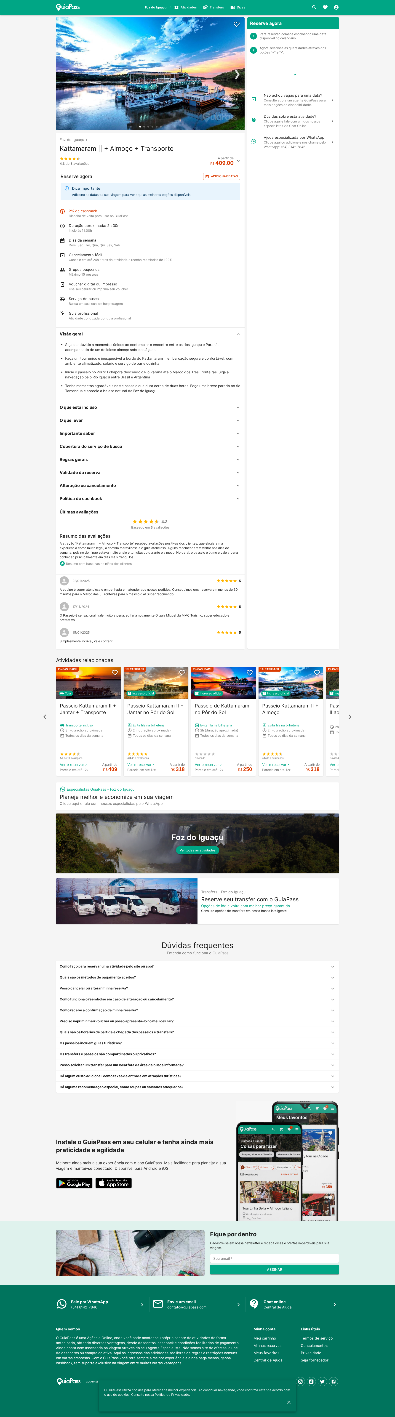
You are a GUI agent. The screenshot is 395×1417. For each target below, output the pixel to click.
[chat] (332, 99)
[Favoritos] (325, 7)
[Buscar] (314, 7)
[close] (289, 1402)
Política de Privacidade (172, 1394)
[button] (150, 334)
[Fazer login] (336, 7)
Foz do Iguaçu (72, 139)
